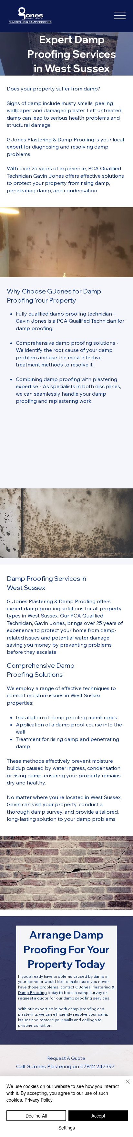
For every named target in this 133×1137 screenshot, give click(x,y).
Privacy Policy (39, 1099)
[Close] (124, 1085)
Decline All (36, 1115)
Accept (98, 1115)
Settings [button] (66, 1127)
